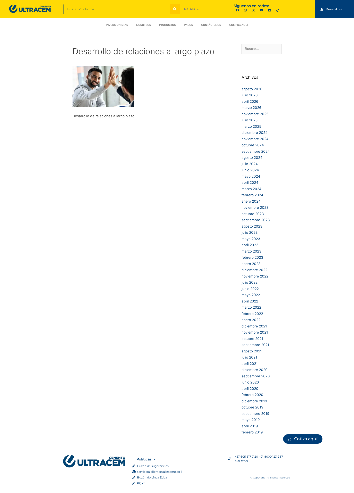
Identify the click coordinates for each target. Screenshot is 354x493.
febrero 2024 (252, 195)
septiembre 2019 (255, 414)
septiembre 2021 (255, 345)
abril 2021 (250, 364)
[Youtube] (262, 10)
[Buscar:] (261, 49)
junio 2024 (250, 170)
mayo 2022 (251, 295)
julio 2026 (250, 95)
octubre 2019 (252, 407)
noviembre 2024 (255, 139)
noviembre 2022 (255, 276)
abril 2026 (250, 101)
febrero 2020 (252, 395)
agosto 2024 (252, 158)
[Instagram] (246, 10)
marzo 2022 (251, 307)
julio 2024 (250, 164)
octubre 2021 (252, 339)
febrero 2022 (252, 314)
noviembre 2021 (255, 332)
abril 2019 (250, 426)
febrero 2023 (252, 257)
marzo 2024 (251, 189)
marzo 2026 (251, 108)
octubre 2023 (253, 214)
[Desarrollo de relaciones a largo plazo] (103, 106)
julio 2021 (249, 357)
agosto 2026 (252, 89)
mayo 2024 (251, 176)
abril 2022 (250, 301)
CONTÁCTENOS (211, 24)
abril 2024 (250, 183)
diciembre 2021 (254, 326)
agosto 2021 (252, 351)
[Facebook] (238, 10)
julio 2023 (250, 232)
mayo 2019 (251, 420)
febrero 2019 (252, 432)
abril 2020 (250, 389)
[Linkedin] (269, 10)
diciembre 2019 (254, 401)
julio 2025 (250, 120)
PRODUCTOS (167, 24)
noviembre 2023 (255, 207)
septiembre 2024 (256, 151)
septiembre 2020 (256, 376)
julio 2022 (250, 282)
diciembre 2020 (255, 370)
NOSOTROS (143, 24)
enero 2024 (251, 201)
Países (189, 9)
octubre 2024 (253, 145)
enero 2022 (251, 320)
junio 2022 (250, 289)
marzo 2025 (251, 126)
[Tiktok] (277, 10)
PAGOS (188, 24)
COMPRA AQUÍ (238, 24)
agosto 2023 (252, 226)
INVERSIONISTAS (117, 24)
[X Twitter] (254, 10)
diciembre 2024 (255, 133)
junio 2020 (250, 382)
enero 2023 (251, 264)
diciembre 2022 (254, 270)
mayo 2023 (251, 239)
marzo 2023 (251, 251)
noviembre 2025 (255, 114)
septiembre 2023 (256, 220)
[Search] (175, 9)
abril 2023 (250, 245)
